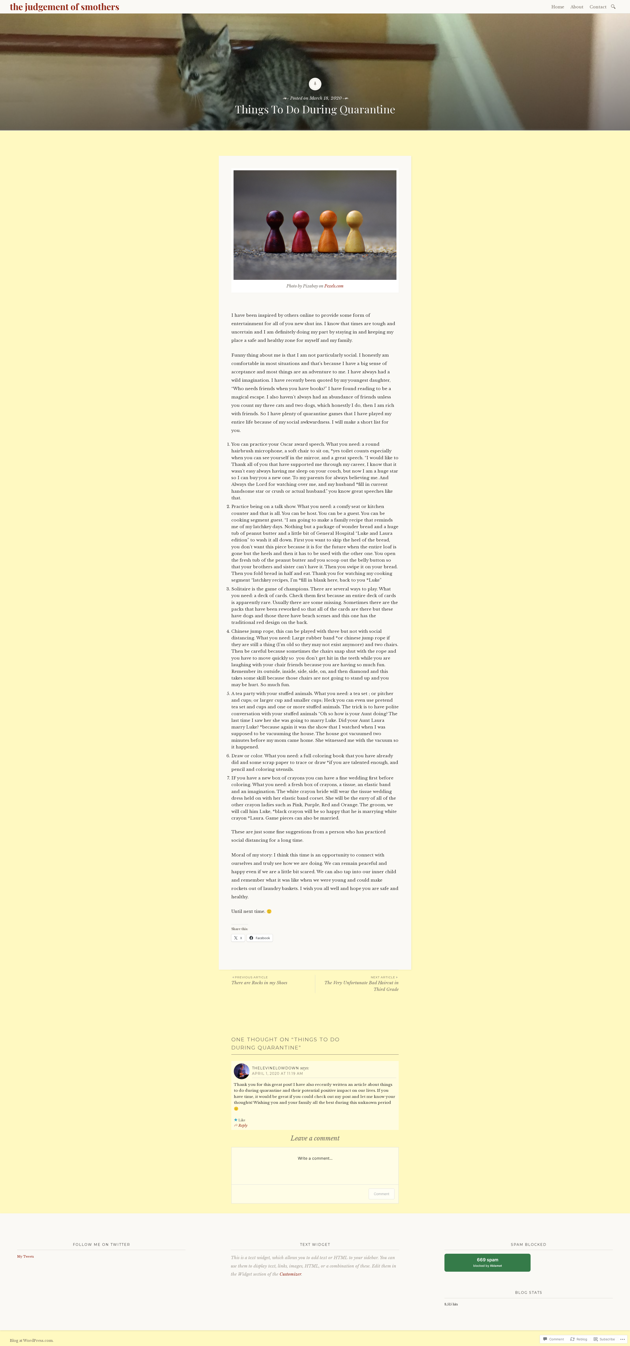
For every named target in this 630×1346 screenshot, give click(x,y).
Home (557, 6)
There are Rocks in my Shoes (259, 980)
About (576, 6)
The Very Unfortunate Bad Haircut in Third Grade (361, 983)
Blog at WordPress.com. (32, 1340)
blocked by (492, 1264)
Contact (598, 6)
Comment (381, 1194)
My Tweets (25, 1256)
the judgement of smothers (64, 6)
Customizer (290, 1274)
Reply (242, 1125)
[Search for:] (614, 6)
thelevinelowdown (275, 1068)
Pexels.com (334, 286)
